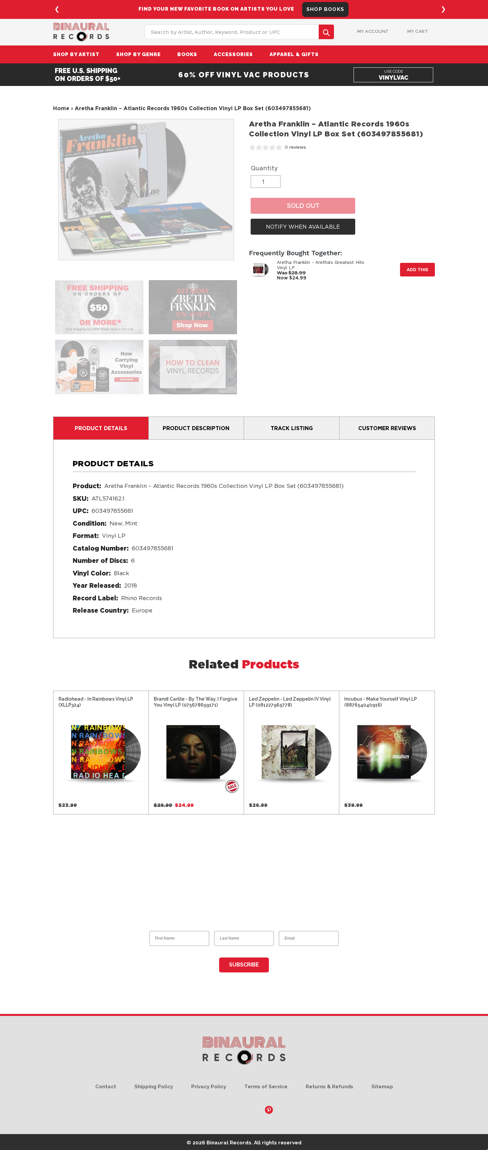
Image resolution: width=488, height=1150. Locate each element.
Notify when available (303, 227)
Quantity (264, 168)
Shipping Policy (153, 1087)
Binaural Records (228, 1142)
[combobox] (239, 32)
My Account (373, 31)
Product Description (196, 428)
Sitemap (382, 1087)
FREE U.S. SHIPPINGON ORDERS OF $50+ (88, 75)
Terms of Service (265, 1087)
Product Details (101, 428)
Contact (105, 1087)
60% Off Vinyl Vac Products (243, 74)
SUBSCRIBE (244, 964)
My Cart (418, 31)
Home (61, 108)
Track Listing (292, 428)
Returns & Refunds (329, 1087)
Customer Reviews (387, 428)
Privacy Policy (208, 1087)
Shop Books (325, 9)
